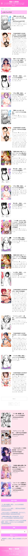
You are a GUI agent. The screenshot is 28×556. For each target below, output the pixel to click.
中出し (21, 24)
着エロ (20, 52)
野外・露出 (16, 163)
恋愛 (18, 51)
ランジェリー (15, 384)
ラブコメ (14, 48)
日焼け (24, 307)
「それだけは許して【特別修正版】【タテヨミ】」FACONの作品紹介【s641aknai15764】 (13, 513)
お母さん (17, 377)
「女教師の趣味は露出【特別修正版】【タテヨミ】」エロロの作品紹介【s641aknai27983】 (12, 517)
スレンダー (16, 297)
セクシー (22, 96)
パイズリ (21, 63)
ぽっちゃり (17, 41)
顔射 (20, 311)
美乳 (23, 52)
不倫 (19, 24)
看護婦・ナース (21, 308)
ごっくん (23, 39)
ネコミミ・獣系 (19, 298)
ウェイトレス (17, 379)
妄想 (23, 345)
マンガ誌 (16, 46)
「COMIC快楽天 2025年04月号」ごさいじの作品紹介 (19, 335)
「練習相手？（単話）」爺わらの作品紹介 (11, 538)
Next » (14, 398)
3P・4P (21, 38)
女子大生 (15, 49)
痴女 (19, 267)
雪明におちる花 (20, 25)
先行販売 (20, 264)
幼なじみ (14, 100)
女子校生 (19, 49)
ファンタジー (22, 45)
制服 (22, 343)
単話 (24, 24)
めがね (21, 41)
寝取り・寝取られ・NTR (17, 99)
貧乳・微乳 (20, 277)
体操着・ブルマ (18, 65)
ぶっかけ (23, 22)
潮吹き (15, 25)
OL (20, 22)
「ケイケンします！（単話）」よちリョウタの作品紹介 (19, 317)
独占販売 (16, 267)
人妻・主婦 (21, 97)
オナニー (16, 42)
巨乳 (15, 51)
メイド (21, 301)
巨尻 (26, 99)
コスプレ (18, 295)
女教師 (15, 387)
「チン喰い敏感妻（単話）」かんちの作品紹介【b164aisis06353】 (18, 415)
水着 (13, 308)
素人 (14, 231)
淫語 (14, 52)
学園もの (23, 49)
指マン (23, 51)
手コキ (20, 51)
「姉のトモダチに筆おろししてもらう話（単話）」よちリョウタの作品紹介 (19, 60)
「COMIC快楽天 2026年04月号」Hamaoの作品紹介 (19, 129)
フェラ (16, 24)
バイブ (13, 45)
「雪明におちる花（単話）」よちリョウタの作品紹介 (19, 112)
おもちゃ (19, 39)
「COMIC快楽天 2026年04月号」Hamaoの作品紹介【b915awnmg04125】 (19, 35)
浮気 (17, 100)
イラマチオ (19, 135)
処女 (23, 48)
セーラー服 (21, 297)
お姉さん (23, 338)
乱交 (25, 302)
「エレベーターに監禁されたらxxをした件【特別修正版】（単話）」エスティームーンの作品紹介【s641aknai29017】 (19, 486)
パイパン (17, 45)
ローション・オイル (16, 302)
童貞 (13, 66)
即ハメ (19, 142)
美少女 (19, 309)
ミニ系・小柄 (16, 301)
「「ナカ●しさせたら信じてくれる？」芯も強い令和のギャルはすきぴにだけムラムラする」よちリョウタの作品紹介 (19, 224)
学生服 (20, 144)
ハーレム (25, 298)
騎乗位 (17, 54)
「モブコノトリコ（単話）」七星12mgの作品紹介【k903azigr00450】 (19, 432)
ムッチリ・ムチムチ (23, 46)
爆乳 (25, 65)
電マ (18, 311)
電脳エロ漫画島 (14, 2)
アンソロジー (23, 158)
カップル (20, 42)
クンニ (17, 44)
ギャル (13, 230)
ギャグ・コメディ (18, 136)
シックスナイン (23, 44)
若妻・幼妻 (21, 100)
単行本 (20, 161)
